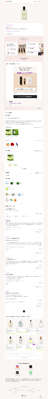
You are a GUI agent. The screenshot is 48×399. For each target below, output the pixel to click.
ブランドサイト (33, 388)
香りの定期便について (15, 388)
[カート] (41, 1)
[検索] (39, 1)
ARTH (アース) (8, 27)
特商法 (38, 390)
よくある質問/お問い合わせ (24, 386)
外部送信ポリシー (30, 390)
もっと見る (24, 168)
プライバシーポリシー (19, 390)
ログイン (35, 1)
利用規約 (10, 390)
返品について (40, 108)
